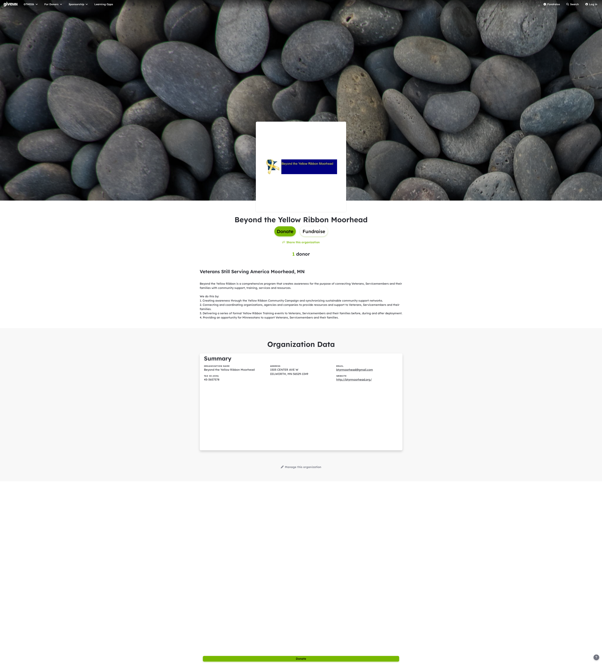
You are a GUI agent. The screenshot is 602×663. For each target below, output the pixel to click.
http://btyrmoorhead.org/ (354, 379)
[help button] (596, 657)
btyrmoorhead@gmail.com (354, 369)
